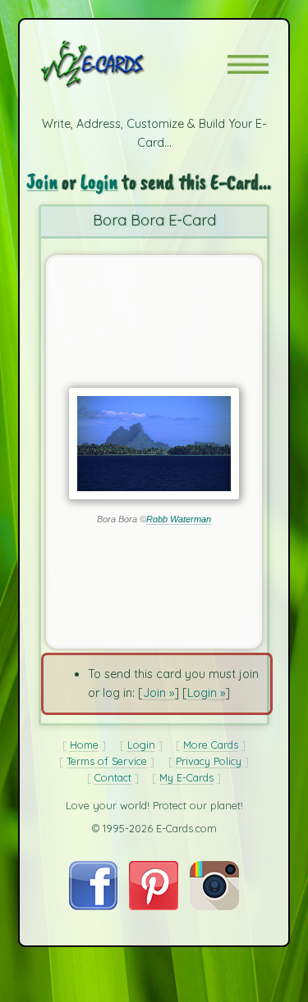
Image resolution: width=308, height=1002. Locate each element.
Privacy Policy (208, 760)
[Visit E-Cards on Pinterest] (153, 906)
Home (84, 744)
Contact (112, 777)
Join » (158, 692)
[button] (248, 64)
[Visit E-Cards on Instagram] (214, 906)
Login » (206, 692)
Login (98, 181)
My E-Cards (186, 777)
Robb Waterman (178, 519)
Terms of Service (107, 760)
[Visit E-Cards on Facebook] (93, 906)
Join (41, 181)
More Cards (210, 744)
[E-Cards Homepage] (121, 64)
